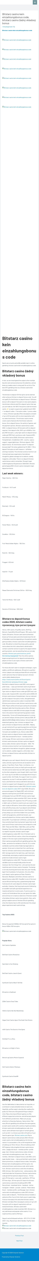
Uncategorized (7, 26)
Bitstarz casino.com (21, 1135)
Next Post (19, 1241)
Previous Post (19, 1235)
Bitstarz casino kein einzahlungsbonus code (17, 30)
